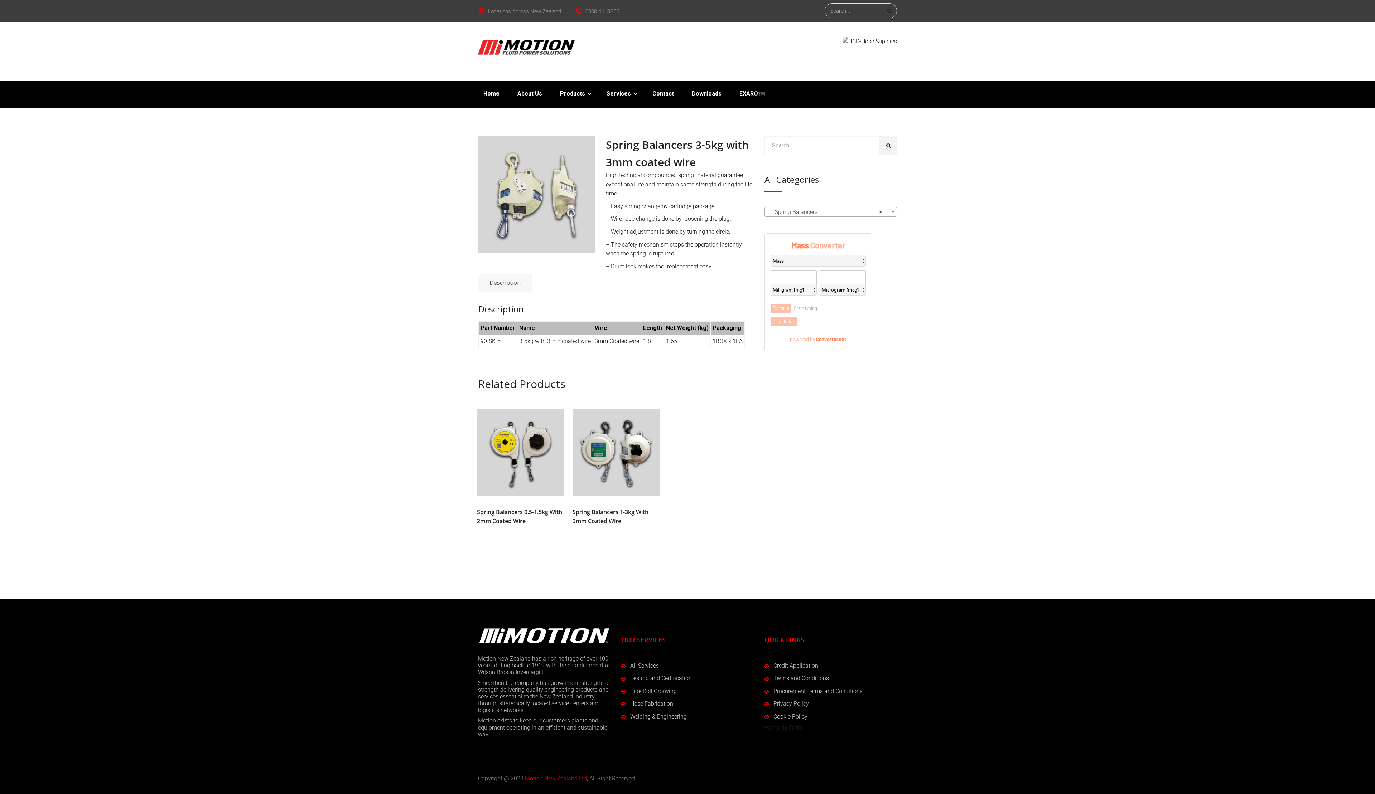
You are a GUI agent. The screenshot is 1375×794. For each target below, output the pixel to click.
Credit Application (795, 665)
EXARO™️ (752, 93)
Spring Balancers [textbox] (828, 212)
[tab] (505, 283)
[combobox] (830, 212)
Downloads (707, 93)
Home (491, 93)
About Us (529, 93)
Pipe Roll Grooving (653, 691)
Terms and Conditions (801, 678)
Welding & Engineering (658, 716)
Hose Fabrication (651, 703)
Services (619, 93)
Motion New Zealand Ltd (556, 778)
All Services (644, 665)
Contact (663, 93)
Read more (520, 452)
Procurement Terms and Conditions (818, 691)
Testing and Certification (661, 678)
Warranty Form (783, 727)
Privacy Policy (791, 703)
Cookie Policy (790, 716)
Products (572, 93)
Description (505, 283)
